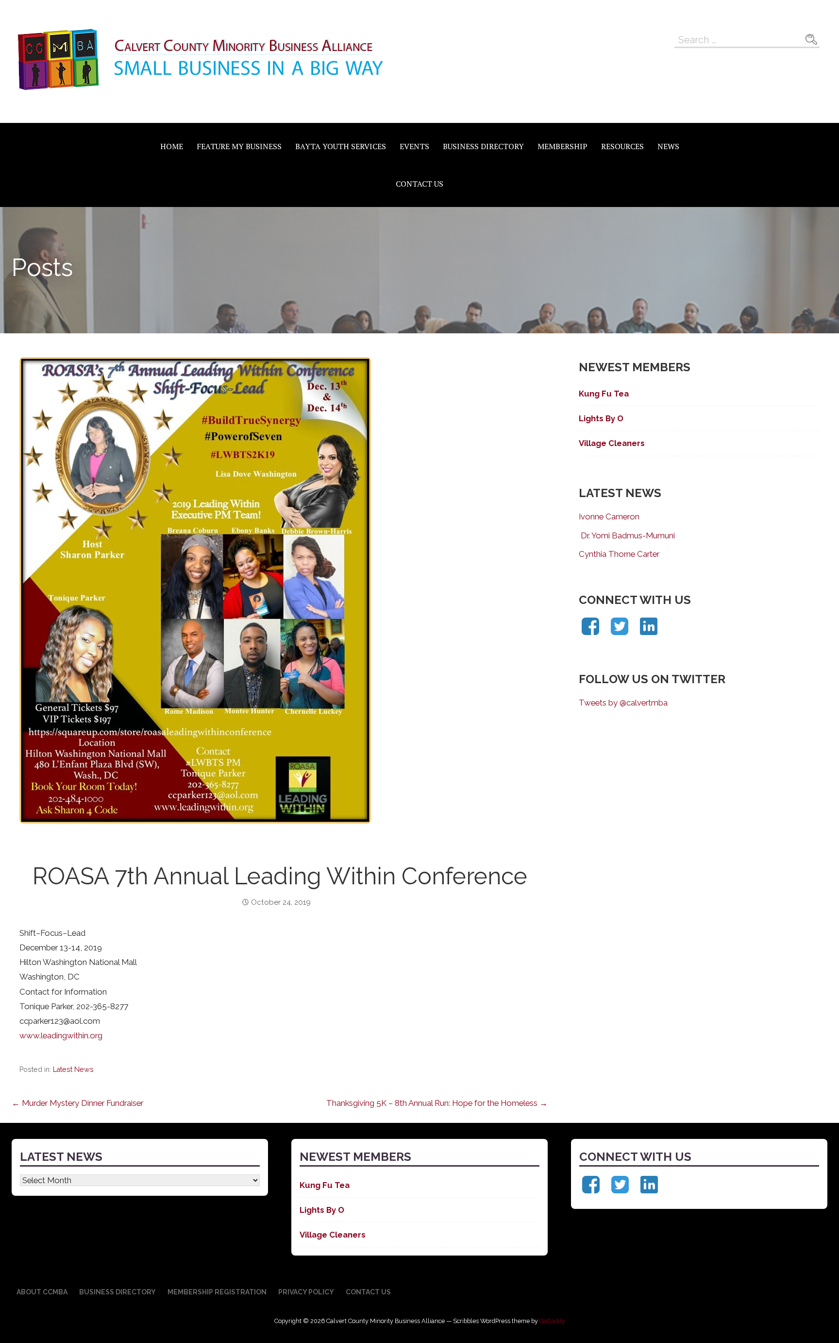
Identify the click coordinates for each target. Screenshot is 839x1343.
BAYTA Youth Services (340, 146)
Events (414, 146)
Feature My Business (239, 146)
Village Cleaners (612, 443)
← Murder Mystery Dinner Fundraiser (77, 1103)
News (668, 146)
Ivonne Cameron (609, 516)
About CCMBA (42, 1292)
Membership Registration (217, 1292)
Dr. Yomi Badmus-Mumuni (627, 535)
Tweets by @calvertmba (623, 702)
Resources (622, 146)
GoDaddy (552, 1321)
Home (171, 146)
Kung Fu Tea (604, 393)
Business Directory (483, 146)
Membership (562, 146)
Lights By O (601, 418)
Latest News (73, 1069)
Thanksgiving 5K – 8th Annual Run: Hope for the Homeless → (437, 1103)
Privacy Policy (306, 1292)
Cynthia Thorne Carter (619, 554)
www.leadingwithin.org (60, 1035)
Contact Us (419, 183)
